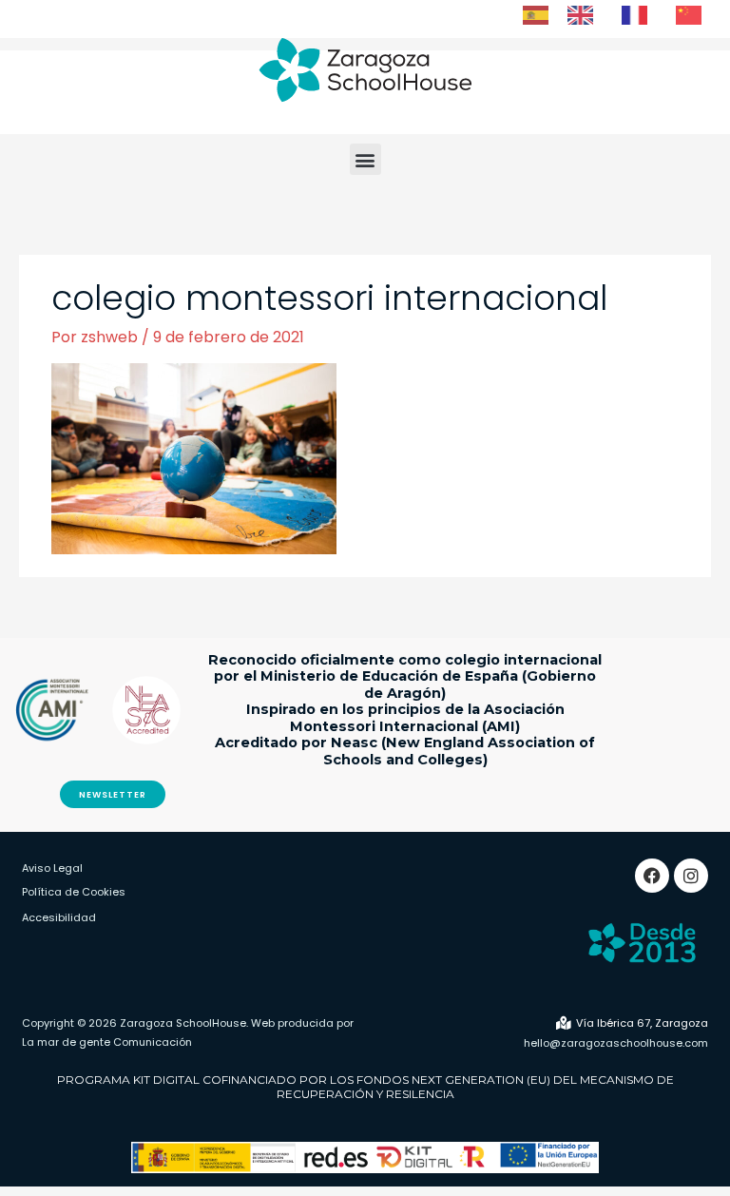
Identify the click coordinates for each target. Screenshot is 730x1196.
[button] (365, 159)
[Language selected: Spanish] (621, 14)
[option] (585, 15)
